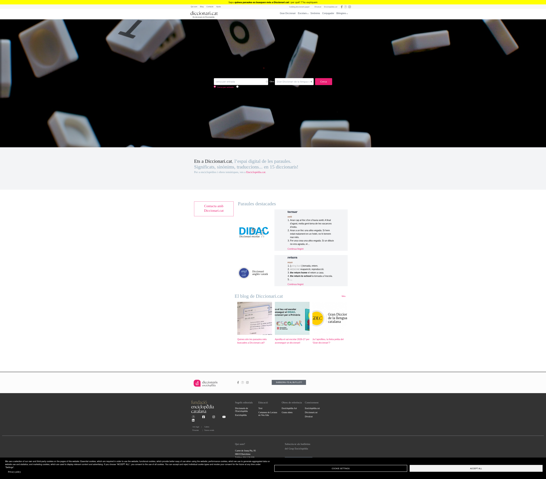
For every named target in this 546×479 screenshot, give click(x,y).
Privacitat (195, 430)
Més (344, 296)
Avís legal (195, 427)
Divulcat (318, 7)
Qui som (194, 7)
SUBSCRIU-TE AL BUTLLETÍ (289, 382)
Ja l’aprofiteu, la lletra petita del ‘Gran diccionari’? (328, 341)
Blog (202, 7)
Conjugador (328, 13)
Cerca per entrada (225, 87)
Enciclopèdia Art (289, 408)
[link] (213, 208)
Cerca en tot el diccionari (251, 87)
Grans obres (287, 412)
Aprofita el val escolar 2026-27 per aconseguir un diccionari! (292, 341)
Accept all (476, 468)
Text (260, 408)
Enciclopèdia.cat (330, 7)
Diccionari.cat (311, 412)
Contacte (209, 7)
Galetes (206, 427)
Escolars (302, 13)
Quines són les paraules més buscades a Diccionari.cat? (252, 341)
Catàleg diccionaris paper (299, 7)
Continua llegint (295, 249)
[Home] (204, 12)
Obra (272, 81)
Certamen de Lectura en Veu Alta (267, 413)
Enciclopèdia (241, 415)
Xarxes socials (209, 430)
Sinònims (315, 13)
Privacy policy (14, 472)
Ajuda (218, 7)
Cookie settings (341, 468)
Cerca (323, 82)
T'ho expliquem (309, 2)
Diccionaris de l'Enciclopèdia (241, 409)
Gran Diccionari (288, 13)
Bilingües (341, 13)
